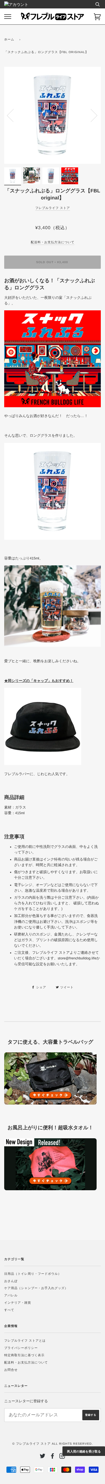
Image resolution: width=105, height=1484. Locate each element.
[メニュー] (7, 16)
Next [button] (90, 115)
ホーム (9, 39)
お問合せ (11, 1369)
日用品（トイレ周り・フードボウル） (32, 1273)
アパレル (11, 1295)
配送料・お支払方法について (26, 1362)
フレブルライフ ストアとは (25, 1340)
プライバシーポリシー (21, 1347)
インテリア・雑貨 (17, 1302)
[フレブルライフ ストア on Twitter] (43, 1457)
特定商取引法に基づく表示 (24, 1355)
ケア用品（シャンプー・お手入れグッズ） (36, 1288)
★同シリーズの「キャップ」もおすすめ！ (38, 681)
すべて (9, 1310)
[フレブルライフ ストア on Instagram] (62, 1457)
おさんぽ (11, 1281)
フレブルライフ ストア (52, 208)
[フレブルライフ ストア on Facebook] (52, 1457)
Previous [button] (13, 115)
